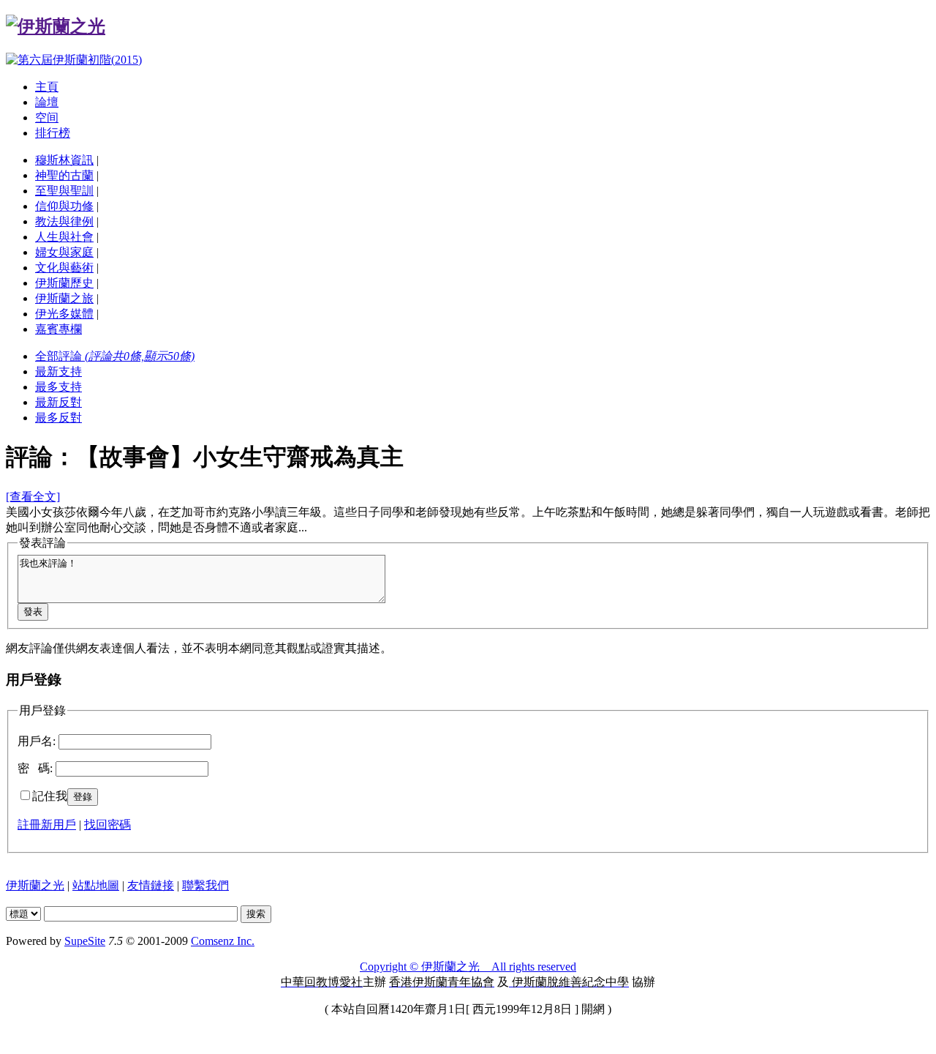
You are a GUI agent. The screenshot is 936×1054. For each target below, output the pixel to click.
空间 (46, 117)
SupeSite (84, 941)
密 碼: (35, 768)
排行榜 (52, 133)
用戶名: (37, 741)
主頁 (46, 87)
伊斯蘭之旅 (64, 298)
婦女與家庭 (64, 252)
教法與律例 (64, 221)
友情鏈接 (150, 885)
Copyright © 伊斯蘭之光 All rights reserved (468, 966)
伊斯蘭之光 (35, 885)
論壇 (46, 102)
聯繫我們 (205, 885)
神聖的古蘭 (64, 175)
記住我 (49, 796)
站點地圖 (95, 885)
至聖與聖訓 (64, 190)
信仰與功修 (64, 206)
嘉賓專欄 (58, 329)
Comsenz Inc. (222, 941)
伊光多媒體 (64, 313)
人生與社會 (64, 237)
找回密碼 (107, 824)
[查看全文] (33, 496)
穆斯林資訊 (64, 160)
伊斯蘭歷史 (64, 283)
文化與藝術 (64, 267)
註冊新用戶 (47, 824)
